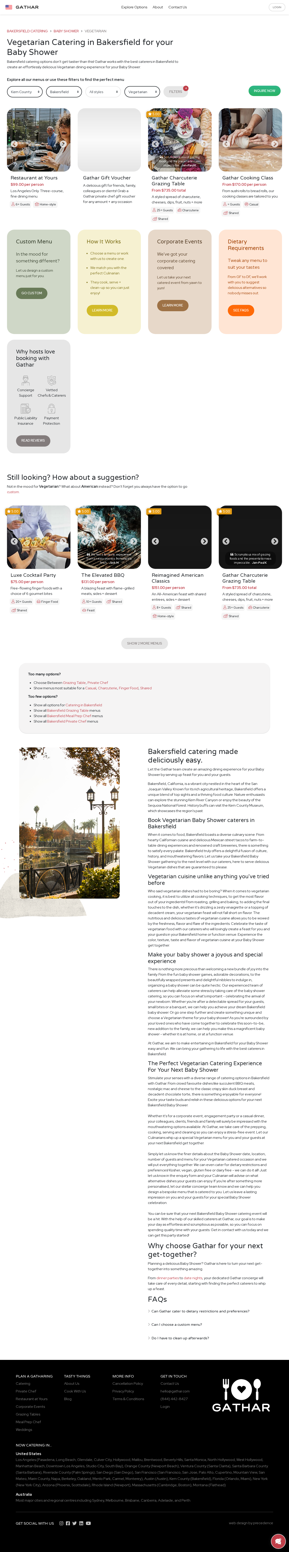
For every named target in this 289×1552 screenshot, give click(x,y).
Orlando (232, 1478)
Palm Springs (83, 1472)
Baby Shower (66, 31)
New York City (28, 1485)
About (158, 7)
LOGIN (277, 7)
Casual (90, 688)
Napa (55, 1478)
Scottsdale (80, 1485)
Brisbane (132, 1500)
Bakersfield (201, 1478)
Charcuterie (107, 688)
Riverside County (57, 1472)
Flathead (217, 1485)
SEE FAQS (241, 310)
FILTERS (178, 90)
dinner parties (167, 1278)
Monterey (133, 1478)
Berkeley (69, 1478)
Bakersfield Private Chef (66, 721)
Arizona (48, 1485)
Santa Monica (195, 1459)
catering (35, 1445)
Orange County (137, 1466)
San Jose (189, 1472)
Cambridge (167, 1485)
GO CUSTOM (31, 293)
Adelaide (165, 1500)
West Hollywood (249, 1459)
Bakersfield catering (27, 31)
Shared (146, 688)
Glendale (84, 1459)
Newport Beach (164, 1466)
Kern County (180, 1478)
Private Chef (98, 682)
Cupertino (223, 1472)
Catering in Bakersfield (83, 705)
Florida (218, 1478)
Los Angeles (26, 1459)
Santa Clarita (218, 1466)
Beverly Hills (173, 1459)
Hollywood (121, 1459)
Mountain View (245, 1472)
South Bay (113, 1466)
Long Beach (66, 1459)
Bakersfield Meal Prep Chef (69, 716)
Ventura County (193, 1466)
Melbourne (115, 1500)
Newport (122, 1485)
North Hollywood (221, 1459)
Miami (245, 1478)
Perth (186, 1500)
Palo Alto (206, 1472)
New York (260, 1478)
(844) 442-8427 (174, 1399)
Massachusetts (144, 1485)
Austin (149, 1478)
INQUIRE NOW (264, 91)
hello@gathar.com (175, 1391)
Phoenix (63, 1485)
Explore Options (134, 7)
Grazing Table (74, 682)
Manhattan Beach (30, 1466)
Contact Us (177, 7)
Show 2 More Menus (144, 643)
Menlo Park (102, 1478)
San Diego (104, 1472)
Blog (68, 1399)
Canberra (148, 1500)
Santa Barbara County (250, 1466)
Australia (24, 1494)
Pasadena (46, 1459)
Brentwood (153, 1459)
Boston (184, 1485)
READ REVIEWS (33, 440)
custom (13, 492)
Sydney (98, 1500)
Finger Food (128, 688)
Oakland (84, 1478)
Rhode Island (102, 1485)
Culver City (103, 1459)
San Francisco (146, 1472)
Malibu (137, 1459)
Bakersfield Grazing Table (68, 710)
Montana (200, 1485)
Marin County (39, 1478)
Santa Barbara (28, 1472)
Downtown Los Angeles (65, 1466)
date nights (193, 1278)
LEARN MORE (102, 310)
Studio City (95, 1466)
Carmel (118, 1478)
